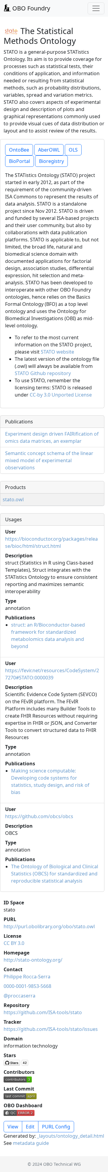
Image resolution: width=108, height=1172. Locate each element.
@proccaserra (19, 995)
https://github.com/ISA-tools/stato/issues (51, 1029)
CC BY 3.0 (14, 943)
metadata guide (31, 1143)
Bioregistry (51, 161)
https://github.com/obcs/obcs (39, 816)
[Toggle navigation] (96, 8)
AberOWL (49, 149)
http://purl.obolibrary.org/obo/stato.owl (49, 926)
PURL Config (56, 1126)
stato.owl (13, 499)
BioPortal (19, 161)
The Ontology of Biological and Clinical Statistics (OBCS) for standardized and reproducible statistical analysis (54, 873)
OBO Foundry (30, 8)
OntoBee (19, 149)
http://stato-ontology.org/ (33, 960)
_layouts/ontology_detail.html (70, 1136)
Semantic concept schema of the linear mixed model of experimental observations (49, 460)
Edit (30, 1126)
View (13, 1126)
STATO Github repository (43, 373)
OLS (73, 149)
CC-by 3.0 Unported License (61, 394)
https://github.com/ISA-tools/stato (43, 1012)
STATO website (57, 351)
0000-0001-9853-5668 (27, 986)
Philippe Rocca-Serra (27, 976)
